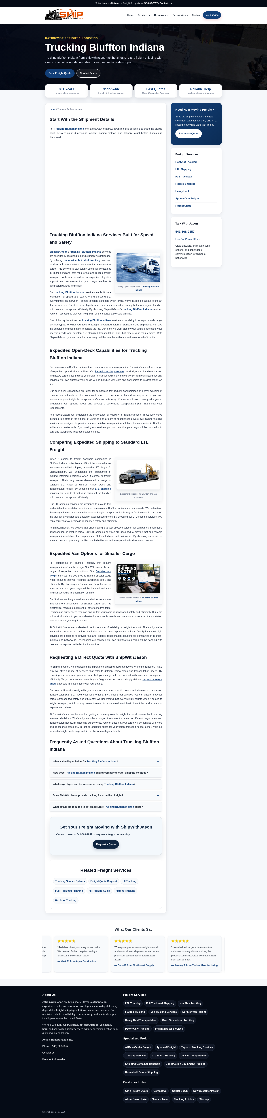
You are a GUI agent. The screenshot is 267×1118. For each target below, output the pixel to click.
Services (142, 15)
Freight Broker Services (169, 1028)
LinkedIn (60, 1059)
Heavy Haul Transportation (141, 1020)
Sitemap (204, 1099)
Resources (160, 15)
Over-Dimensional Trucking (178, 1020)
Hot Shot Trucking (65, 900)
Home (130, 15)
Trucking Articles (184, 1099)
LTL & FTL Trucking (163, 1055)
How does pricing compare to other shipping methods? (100, 772)
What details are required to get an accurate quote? (98, 807)
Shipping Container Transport (142, 1064)
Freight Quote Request (103, 881)
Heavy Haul (182, 191)
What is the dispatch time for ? (85, 761)
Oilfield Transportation (194, 1055)
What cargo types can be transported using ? (94, 784)
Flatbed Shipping (185, 184)
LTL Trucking (133, 1003)
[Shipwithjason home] (64, 15)
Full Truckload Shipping (160, 1003)
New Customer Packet (206, 1091)
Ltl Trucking (129, 881)
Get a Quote (212, 15)
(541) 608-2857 (59, 1046)
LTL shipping (103, 488)
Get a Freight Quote (60, 73)
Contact (196, 15)
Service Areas (180, 15)
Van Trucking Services (163, 1012)
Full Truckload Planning (69, 890)
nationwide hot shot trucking (82, 260)
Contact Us (166, 3)
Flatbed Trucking (125, 890)
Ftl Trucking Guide (99, 890)
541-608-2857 (151, 3)
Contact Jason (88, 73)
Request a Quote (106, 844)
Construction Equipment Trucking (186, 1064)
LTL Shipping (183, 169)
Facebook (47, 1059)
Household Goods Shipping (141, 1072)
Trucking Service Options (70, 881)
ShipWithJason (59, 251)
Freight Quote (183, 206)
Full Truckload (183, 176)
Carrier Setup (180, 1091)
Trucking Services (135, 1055)
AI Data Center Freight (138, 1047)
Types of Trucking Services (197, 1047)
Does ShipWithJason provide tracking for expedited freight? (88, 795)
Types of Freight (166, 1047)
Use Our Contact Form (187, 239)
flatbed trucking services (109, 371)
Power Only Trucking (137, 1028)
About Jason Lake (136, 1099)
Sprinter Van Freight (187, 198)
